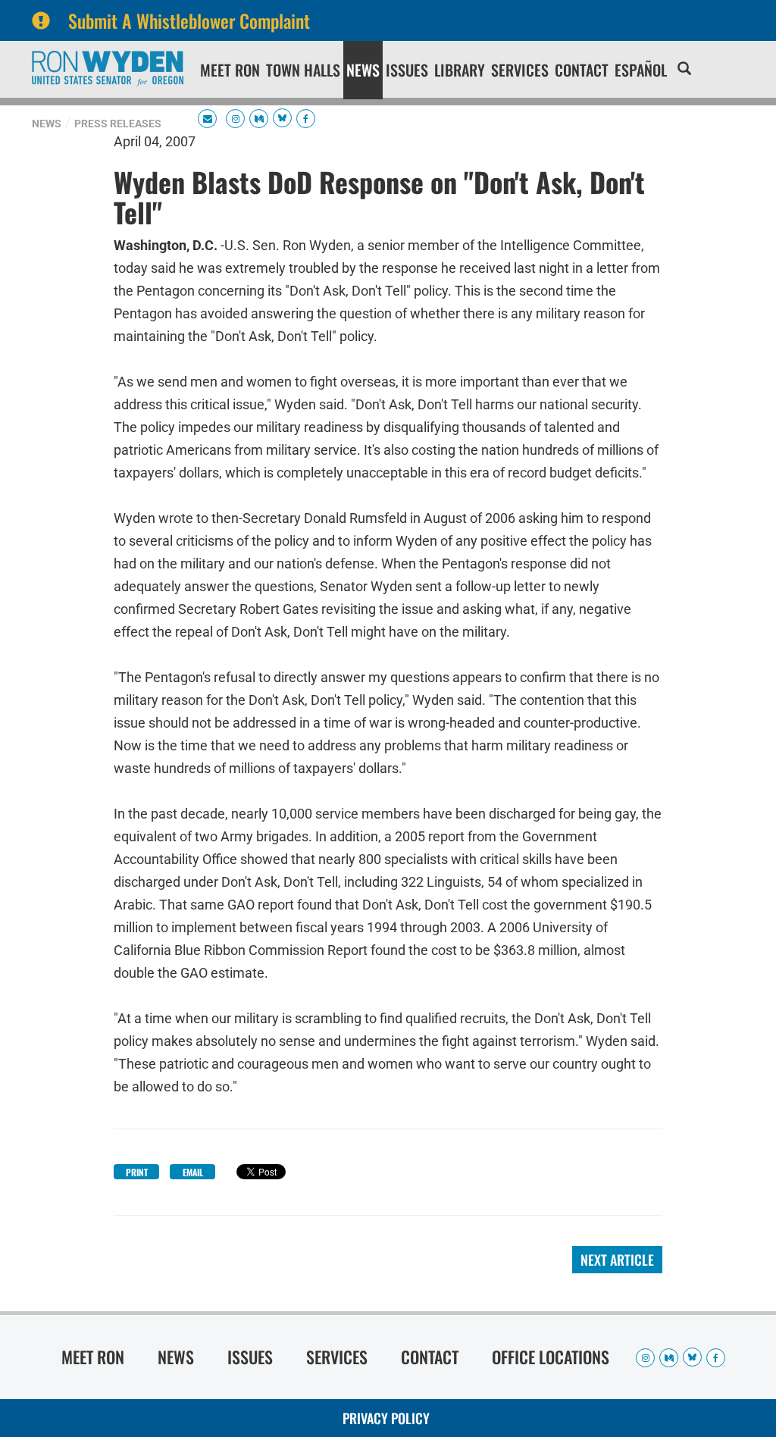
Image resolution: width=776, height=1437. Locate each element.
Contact (582, 69)
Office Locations (550, 1357)
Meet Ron (230, 69)
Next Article (617, 1260)
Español (641, 69)
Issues (407, 69)
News (363, 69)
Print (137, 1172)
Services (520, 69)
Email (193, 1172)
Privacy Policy (386, 1418)
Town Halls (303, 69)
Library (459, 69)
